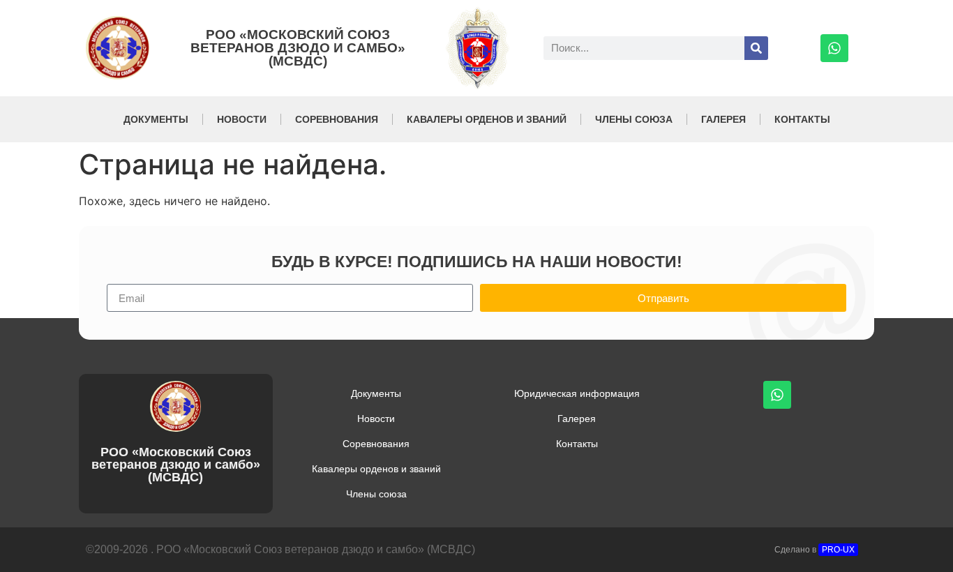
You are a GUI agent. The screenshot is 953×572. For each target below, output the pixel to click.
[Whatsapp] (834, 48)
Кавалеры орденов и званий (486, 119)
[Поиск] (756, 48)
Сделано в (814, 550)
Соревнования (336, 119)
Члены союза (634, 119)
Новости (242, 119)
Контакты (802, 119)
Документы (155, 119)
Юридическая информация (577, 393)
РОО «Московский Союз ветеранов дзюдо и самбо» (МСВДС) (297, 47)
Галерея (723, 119)
